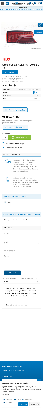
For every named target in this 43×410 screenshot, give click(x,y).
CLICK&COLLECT (21, 8)
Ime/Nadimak (9, 234)
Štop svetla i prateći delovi (16, 76)
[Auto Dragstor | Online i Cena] (18, 3)
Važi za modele (10, 72)
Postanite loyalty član (17, 127)
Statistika (28, 400)
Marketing (9, 402)
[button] (7, 3)
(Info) (36, 92)
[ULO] (6, 59)
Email (6, 242)
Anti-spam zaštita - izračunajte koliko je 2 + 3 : (20, 278)
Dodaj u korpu (21, 137)
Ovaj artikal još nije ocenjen (16, 305)
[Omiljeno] (33, 4)
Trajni (19, 400)
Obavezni (9, 400)
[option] (21, 8)
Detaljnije (5, 394)
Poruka (6, 256)
